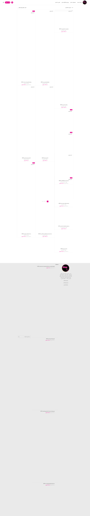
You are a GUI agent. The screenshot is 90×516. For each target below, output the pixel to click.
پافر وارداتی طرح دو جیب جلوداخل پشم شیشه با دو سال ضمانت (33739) (46, 266)
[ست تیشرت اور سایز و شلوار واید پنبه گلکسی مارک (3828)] (45, 197)
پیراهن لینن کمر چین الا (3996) (63, 104)
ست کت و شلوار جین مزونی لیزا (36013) (26, 233)
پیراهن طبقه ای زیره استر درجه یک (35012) (26, 82)
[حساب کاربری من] (12, 2)
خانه (72, 7)
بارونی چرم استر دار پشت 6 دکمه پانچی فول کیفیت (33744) (47, 411)
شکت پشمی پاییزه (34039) (63, 248)
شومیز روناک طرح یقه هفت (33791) (50, 338)
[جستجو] (3, 2)
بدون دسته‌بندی (63, 30)
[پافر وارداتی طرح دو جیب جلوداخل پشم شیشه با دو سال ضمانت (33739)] (56, 301)
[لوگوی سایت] (85, 2)
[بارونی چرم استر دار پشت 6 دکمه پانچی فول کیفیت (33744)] (56, 446)
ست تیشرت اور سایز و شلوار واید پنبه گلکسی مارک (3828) (45, 233)
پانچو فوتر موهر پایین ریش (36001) (45, 82)
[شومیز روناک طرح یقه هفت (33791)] (56, 373)
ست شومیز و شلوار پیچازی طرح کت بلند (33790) (49, 483)
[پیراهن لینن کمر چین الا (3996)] (64, 68)
